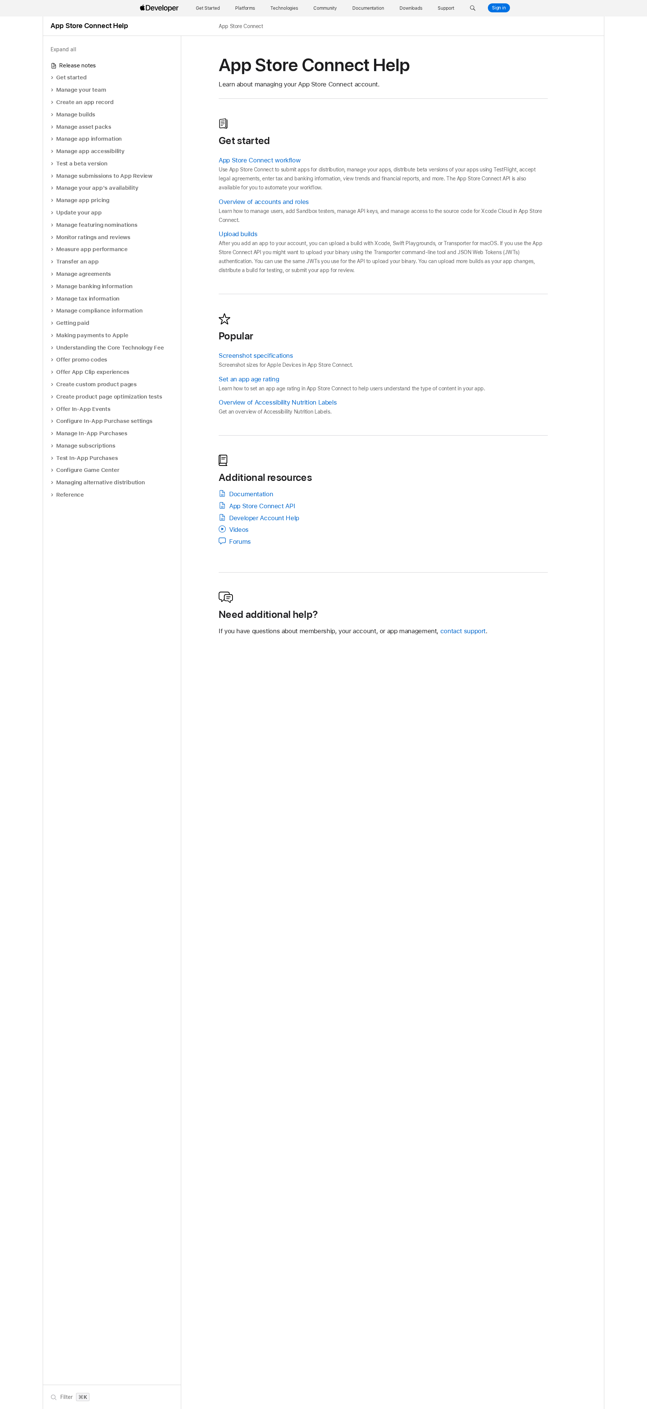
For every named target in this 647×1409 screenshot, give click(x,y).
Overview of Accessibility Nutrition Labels (278, 402)
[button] (473, 8)
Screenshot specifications (256, 355)
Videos (239, 529)
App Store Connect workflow (259, 160)
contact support (463, 631)
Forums (240, 541)
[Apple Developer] (160, 8)
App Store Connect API (262, 506)
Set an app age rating (249, 379)
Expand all (63, 49)
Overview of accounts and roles (264, 201)
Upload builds (238, 234)
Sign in (499, 7)
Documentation (251, 494)
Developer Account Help (264, 518)
